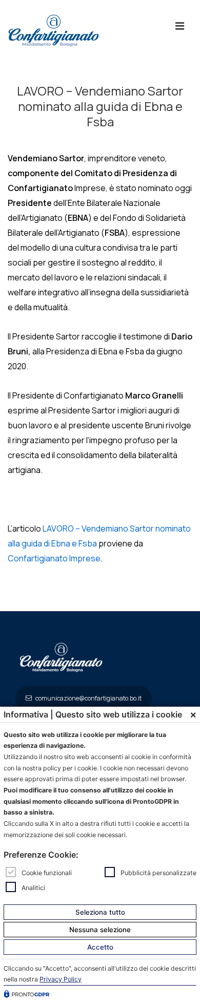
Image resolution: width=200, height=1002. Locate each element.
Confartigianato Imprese (54, 558)
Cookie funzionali (47, 873)
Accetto (100, 947)
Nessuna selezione (100, 929)
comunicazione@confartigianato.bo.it (88, 698)
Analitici (33, 887)
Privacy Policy (60, 979)
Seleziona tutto (100, 912)
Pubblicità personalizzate (158, 873)
